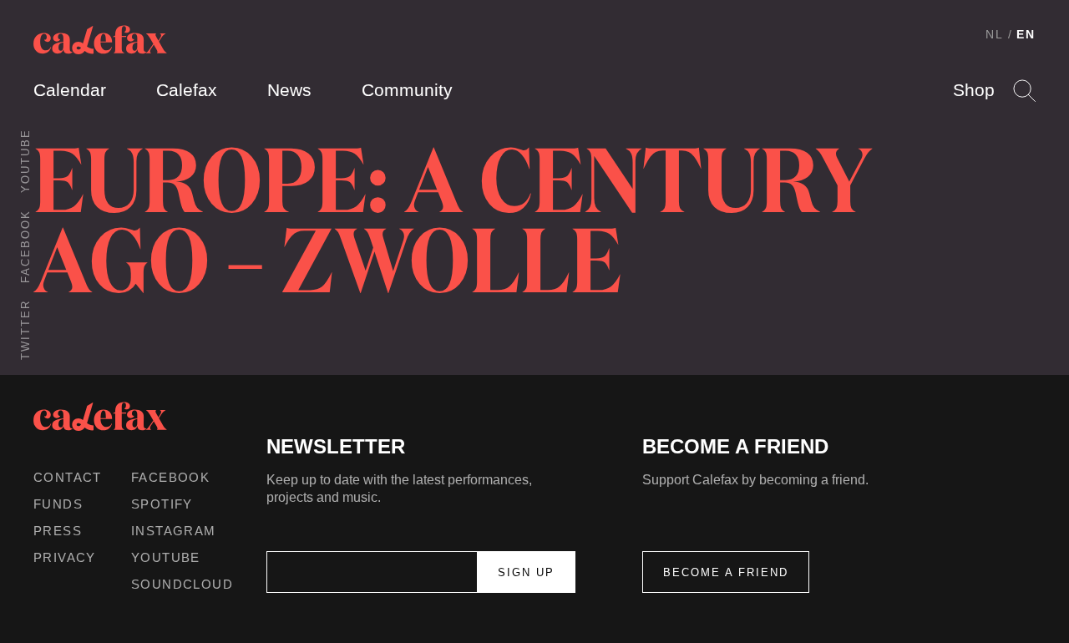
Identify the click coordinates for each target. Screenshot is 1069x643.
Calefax (186, 89)
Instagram (173, 531)
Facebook (25, 246)
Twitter (25, 330)
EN (1026, 34)
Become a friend (725, 572)
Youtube (25, 161)
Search (1024, 90)
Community (407, 89)
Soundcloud (182, 584)
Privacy (64, 557)
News (289, 89)
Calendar (69, 89)
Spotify (162, 504)
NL (994, 34)
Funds (58, 504)
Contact (67, 477)
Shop (974, 89)
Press (57, 531)
